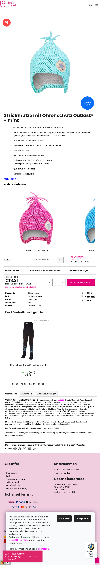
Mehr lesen (10, 178)
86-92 (32, 384)
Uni (29, 302)
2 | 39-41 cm (43, 250)
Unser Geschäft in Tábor (67, 470)
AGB (8, 470)
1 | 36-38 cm (29, 250)
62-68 (15, 384)
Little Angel (83, 270)
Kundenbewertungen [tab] (46, 393)
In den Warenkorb (82, 282)
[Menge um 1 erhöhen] (62, 282)
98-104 (41, 384)
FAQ (8, 476)
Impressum (11, 473)
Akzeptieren (82, 518)
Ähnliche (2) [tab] (27, 393)
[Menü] (95, 543)
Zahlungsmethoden (15, 479)
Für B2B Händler (13, 485)
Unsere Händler (63, 473)
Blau (30, 299)
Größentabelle (81, 261)
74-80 (24, 384)
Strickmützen (33, 293)
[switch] (91, 554)
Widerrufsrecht (13, 482)
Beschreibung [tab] (11, 393)
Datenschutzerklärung (16, 488)
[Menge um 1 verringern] (49, 282)
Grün (35, 299)
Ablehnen (64, 518)
